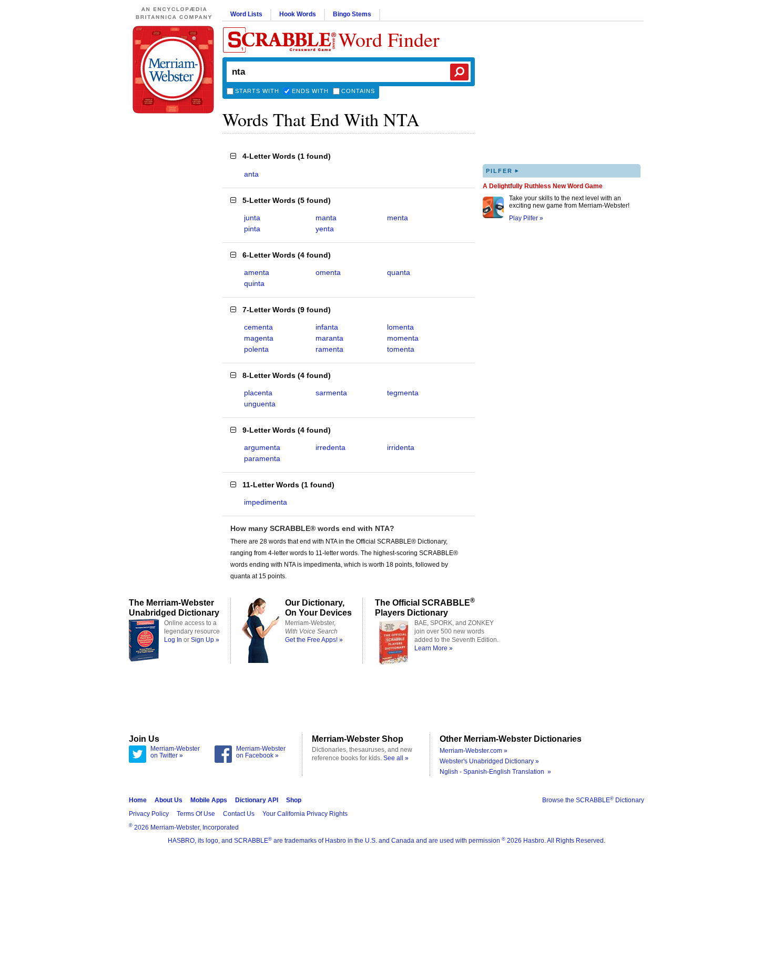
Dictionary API (256, 800)
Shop (293, 800)
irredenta (330, 447)
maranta (329, 338)
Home (138, 800)
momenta (403, 338)
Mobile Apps (208, 800)
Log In (173, 639)
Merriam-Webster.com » (473, 750)
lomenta (400, 327)
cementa (258, 327)
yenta (325, 228)
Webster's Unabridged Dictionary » (489, 761)
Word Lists (246, 14)
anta (251, 174)
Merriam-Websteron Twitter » (175, 752)
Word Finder (389, 39)
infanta (327, 327)
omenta (328, 272)
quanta (398, 272)
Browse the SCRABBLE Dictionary (593, 800)
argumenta (262, 447)
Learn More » (433, 648)
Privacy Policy (149, 813)
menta (397, 217)
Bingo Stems (352, 14)
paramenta (262, 458)
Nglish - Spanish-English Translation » (495, 771)
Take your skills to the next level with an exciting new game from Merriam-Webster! (569, 202)
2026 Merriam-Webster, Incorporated (184, 827)
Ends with (310, 91)
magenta (258, 338)
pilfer (503, 170)
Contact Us (239, 813)
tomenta (400, 349)
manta (326, 217)
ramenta (329, 349)
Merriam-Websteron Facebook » (261, 752)
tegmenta (403, 393)
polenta (256, 349)
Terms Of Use (196, 813)
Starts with (257, 91)
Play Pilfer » (526, 218)
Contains (358, 91)
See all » (396, 758)
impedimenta (265, 502)
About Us (168, 800)
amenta (256, 272)
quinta (254, 283)
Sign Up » (205, 639)
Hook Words (297, 14)
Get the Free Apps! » (314, 639)
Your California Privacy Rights (305, 813)
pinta (252, 228)
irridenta (400, 447)
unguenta (260, 404)
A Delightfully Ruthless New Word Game (543, 186)
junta (252, 217)
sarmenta (331, 393)
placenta (258, 393)
